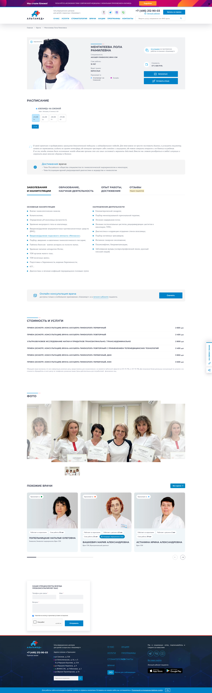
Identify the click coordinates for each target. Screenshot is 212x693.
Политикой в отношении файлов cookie (147, 690)
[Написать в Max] (116, 12)
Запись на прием (174, 12)
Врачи (92, 19)
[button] (182, 557)
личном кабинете (100, 297)
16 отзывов (155, 49)
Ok (168, 690)
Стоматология (79, 19)
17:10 (35, 126)
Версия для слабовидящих (124, 672)
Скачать (171, 295)
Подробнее (148, 3)
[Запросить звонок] (123, 12)
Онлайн (116, 78)
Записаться (163, 74)
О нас (56, 19)
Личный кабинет (153, 13)
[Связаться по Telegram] (110, 12)
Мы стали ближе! (37, 3)
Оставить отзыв (162, 81)
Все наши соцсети (155, 660)
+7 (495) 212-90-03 (147, 11)
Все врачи (177, 486)
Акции (101, 19)
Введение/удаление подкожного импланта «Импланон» (55, 235)
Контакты (127, 19)
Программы (113, 19)
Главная (30, 28)
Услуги (65, 19)
